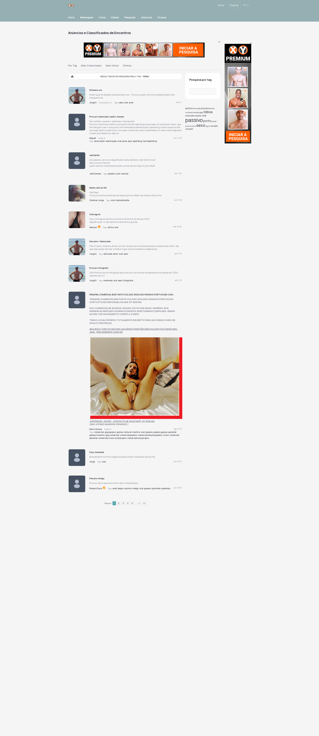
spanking (137, 141)
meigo (136, 488)
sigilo (208, 126)
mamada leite (122, 200)
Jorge (92, 461)
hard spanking (150, 141)
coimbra (188, 112)
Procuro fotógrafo (98, 267)
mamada (108, 280)
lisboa (208, 112)
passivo (111, 173)
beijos (120, 488)
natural (124, 173)
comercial (99, 432)
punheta (156, 488)
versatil (189, 128)
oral (126, 102)
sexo (121, 102)
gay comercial (112, 435)
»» (144, 503)
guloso (120, 432)
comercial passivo (128, 435)
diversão (196, 112)
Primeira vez (95, 90)
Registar (234, 5)
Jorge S (92, 102)
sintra (110, 227)
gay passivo (110, 432)
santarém (94, 155)
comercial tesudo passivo (150, 435)
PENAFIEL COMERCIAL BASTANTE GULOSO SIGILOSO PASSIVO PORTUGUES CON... (131, 294)
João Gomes (95, 173)
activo (189, 108)
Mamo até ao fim (98, 187)
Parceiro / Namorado (100, 241)
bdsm (102, 141)
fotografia (128, 280)
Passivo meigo (97, 478)
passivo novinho (97, 435)
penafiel (172, 432)
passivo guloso (160, 432)
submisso (165, 488)
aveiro (212, 108)
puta (124, 141)
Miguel (92, 138)
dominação (111, 141)
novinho (136, 432)
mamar (198, 115)
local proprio (120, 438)
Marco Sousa (95, 429)
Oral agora (94, 214)
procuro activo (190, 126)
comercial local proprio (138, 438)
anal (131, 102)
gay (201, 112)
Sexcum (93, 227)
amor (115, 253)
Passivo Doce (95, 488)
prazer (214, 121)
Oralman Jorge (96, 200)
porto (207, 121)
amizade (108, 253)
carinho (128, 488)
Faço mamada (96, 452)
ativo (207, 108)
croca (166, 435)
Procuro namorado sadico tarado (106, 116)
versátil (214, 125)
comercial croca (106, 438)
